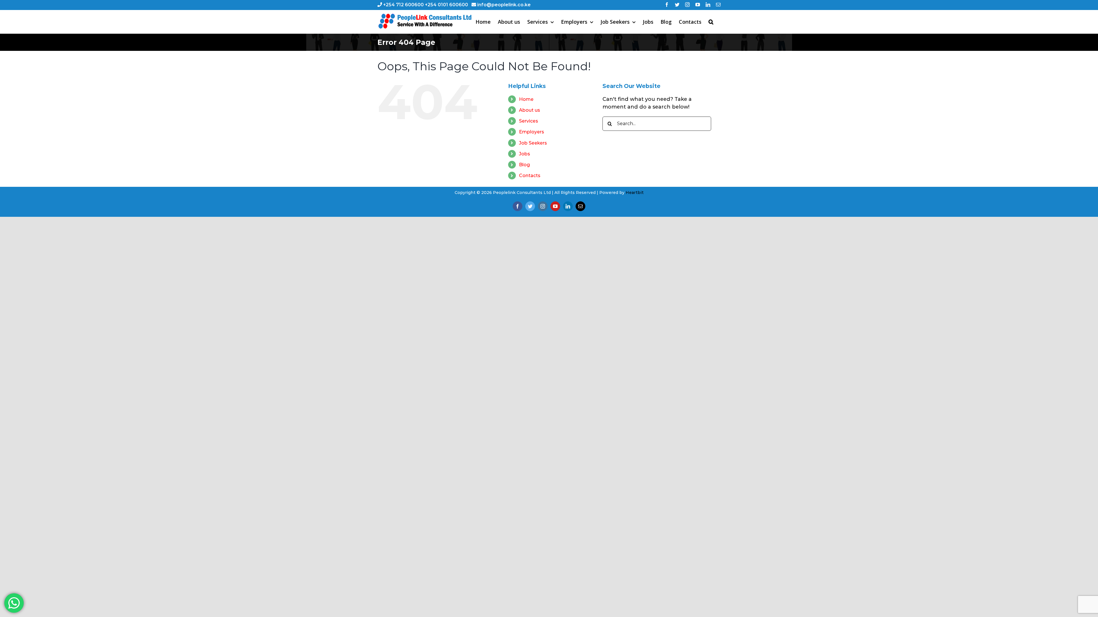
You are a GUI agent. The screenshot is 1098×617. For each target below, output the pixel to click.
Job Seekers (533, 143)
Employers (531, 132)
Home (526, 99)
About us (529, 110)
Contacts (529, 175)
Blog (524, 164)
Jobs (524, 154)
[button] (711, 21)
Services (528, 121)
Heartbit (635, 192)
